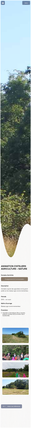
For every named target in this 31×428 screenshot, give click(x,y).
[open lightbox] (15, 335)
